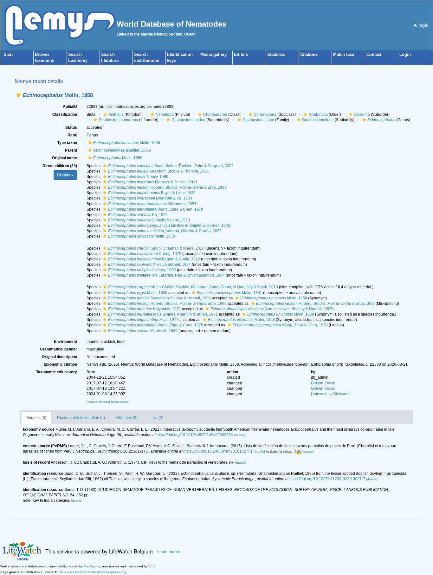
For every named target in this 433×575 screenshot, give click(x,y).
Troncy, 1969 (138, 176)
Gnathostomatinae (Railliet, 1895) (122, 150)
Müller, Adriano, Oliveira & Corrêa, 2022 (165, 231)
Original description (59, 357)
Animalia (116, 114)
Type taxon (67, 142)
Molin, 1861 (229, 293)
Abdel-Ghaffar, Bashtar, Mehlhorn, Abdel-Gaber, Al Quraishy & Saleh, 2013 (193, 287)
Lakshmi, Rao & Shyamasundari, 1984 (166, 275)
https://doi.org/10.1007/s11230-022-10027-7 (327, 479)
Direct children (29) (59, 166)
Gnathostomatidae (258, 120)
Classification (64, 114)
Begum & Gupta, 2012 (154, 259)
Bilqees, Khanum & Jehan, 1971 (163, 314)
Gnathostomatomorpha (118, 120)
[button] (19, 95)
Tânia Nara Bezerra (72, 572)
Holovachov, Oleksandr (331, 394)
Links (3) (155, 417)
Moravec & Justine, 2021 (152, 182)
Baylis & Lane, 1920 (152, 193)
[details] (239, 435)
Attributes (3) (127, 417)
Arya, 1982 (142, 270)
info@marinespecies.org (108, 572)
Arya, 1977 (143, 319)
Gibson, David (323, 383)
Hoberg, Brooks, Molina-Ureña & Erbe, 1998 (167, 187)
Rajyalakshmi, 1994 (149, 264)
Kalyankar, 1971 (144, 309)
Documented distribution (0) (81, 417)
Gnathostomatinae (318, 120)
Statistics (276, 54)
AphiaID (70, 106)
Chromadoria (265, 114)
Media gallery (213, 54)
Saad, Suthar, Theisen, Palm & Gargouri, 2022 (171, 166)
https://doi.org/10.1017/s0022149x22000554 (195, 435)
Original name (64, 158)
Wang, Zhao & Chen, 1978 (155, 209)
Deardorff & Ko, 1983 (150, 198)
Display (64, 175)
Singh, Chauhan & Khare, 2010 (156, 248)
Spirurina (362, 114)
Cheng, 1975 (144, 254)
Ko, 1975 (138, 214)
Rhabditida (318, 114)
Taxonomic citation (60, 364)
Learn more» (168, 551)
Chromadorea (215, 114)
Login (405, 54)
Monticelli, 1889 (143, 331)
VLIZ (151, 566)
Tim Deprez (92, 566)
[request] (307, 451)
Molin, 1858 (126, 142)
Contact (373, 54)
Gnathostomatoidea (188, 120)
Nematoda (165, 114)
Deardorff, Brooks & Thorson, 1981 (158, 171)
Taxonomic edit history (56, 372)
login (423, 25)
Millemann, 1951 (152, 204)
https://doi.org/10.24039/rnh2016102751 (218, 451)
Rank (72, 135)
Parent (71, 150)
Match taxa (343, 54)
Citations (309, 54)
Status (71, 127)
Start (8, 54)
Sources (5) (36, 417)
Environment (65, 341)
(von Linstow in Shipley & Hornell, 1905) (169, 225)
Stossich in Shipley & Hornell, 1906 (159, 298)
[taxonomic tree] (99, 401)
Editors (241, 54)
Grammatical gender (58, 349)
